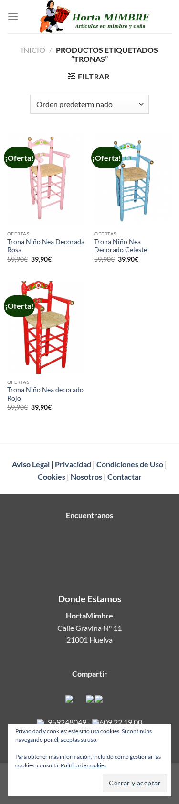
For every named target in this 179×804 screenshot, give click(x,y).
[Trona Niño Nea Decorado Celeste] (133, 179)
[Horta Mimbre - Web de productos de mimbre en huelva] (95, 16)
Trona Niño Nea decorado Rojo (45, 394)
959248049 (67, 721)
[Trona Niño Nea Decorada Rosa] (46, 179)
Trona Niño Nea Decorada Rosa (45, 246)
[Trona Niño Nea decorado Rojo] (46, 327)
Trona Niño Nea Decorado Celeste (120, 246)
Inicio (33, 49)
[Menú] (13, 16)
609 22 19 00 (120, 721)
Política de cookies (83, 765)
